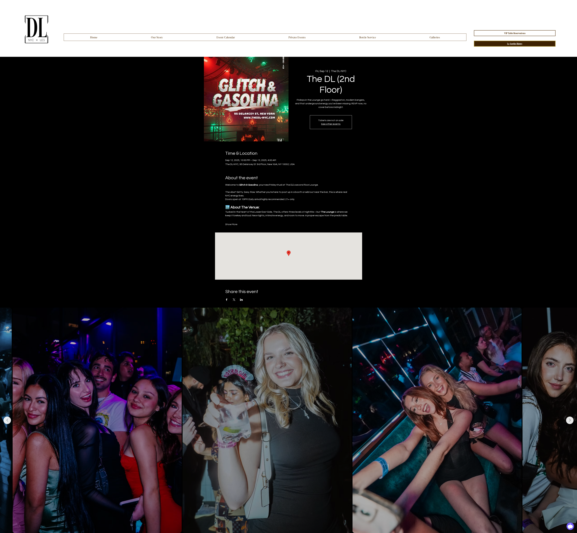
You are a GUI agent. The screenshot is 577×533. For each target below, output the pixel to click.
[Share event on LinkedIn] (241, 299)
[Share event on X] (234, 299)
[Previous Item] (7, 420)
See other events (330, 124)
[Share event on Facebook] (226, 299)
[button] (297, 37)
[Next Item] (570, 420)
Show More (231, 224)
